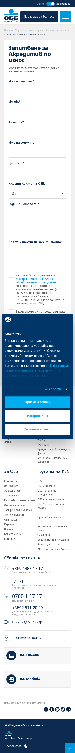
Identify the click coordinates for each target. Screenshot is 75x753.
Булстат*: (17, 163)
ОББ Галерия (11, 519)
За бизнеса (63, 3)
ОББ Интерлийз (46, 486)
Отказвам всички (37, 429)
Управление (11, 495)
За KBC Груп (11, 486)
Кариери (9, 524)
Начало (8, 30)
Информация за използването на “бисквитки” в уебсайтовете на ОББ (37, 370)
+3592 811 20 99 (27, 607)
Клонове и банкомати (27, 638)
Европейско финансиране (19, 500)
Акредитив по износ (57, 30)
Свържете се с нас (22, 558)
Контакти (9, 538)
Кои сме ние (11, 481)
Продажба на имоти (49, 517)
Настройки (35, 416)
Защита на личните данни (53, 539)
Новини (8, 529)
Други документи (14, 514)
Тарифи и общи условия (18, 510)
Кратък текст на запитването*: (36, 242)
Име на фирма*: (21, 142)
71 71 (18, 581)
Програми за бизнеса (39, 16)
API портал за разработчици (54, 549)
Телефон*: (17, 122)
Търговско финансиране (29, 30)
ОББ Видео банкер (27, 622)
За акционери (12, 490)
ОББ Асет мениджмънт (51, 499)
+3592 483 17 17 (27, 568)
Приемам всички (37, 402)
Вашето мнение (13, 534)
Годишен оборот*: (24, 204)
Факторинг (44, 444)
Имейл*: (15, 101)
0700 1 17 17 (27, 596)
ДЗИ (40, 481)
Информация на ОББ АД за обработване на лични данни (36, 280)
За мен (41, 3)
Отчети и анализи (14, 505)
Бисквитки (44, 534)
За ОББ (11, 472)
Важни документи (48, 544)
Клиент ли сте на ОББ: (27, 183)
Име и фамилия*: (22, 81)
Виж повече (53, 389)
